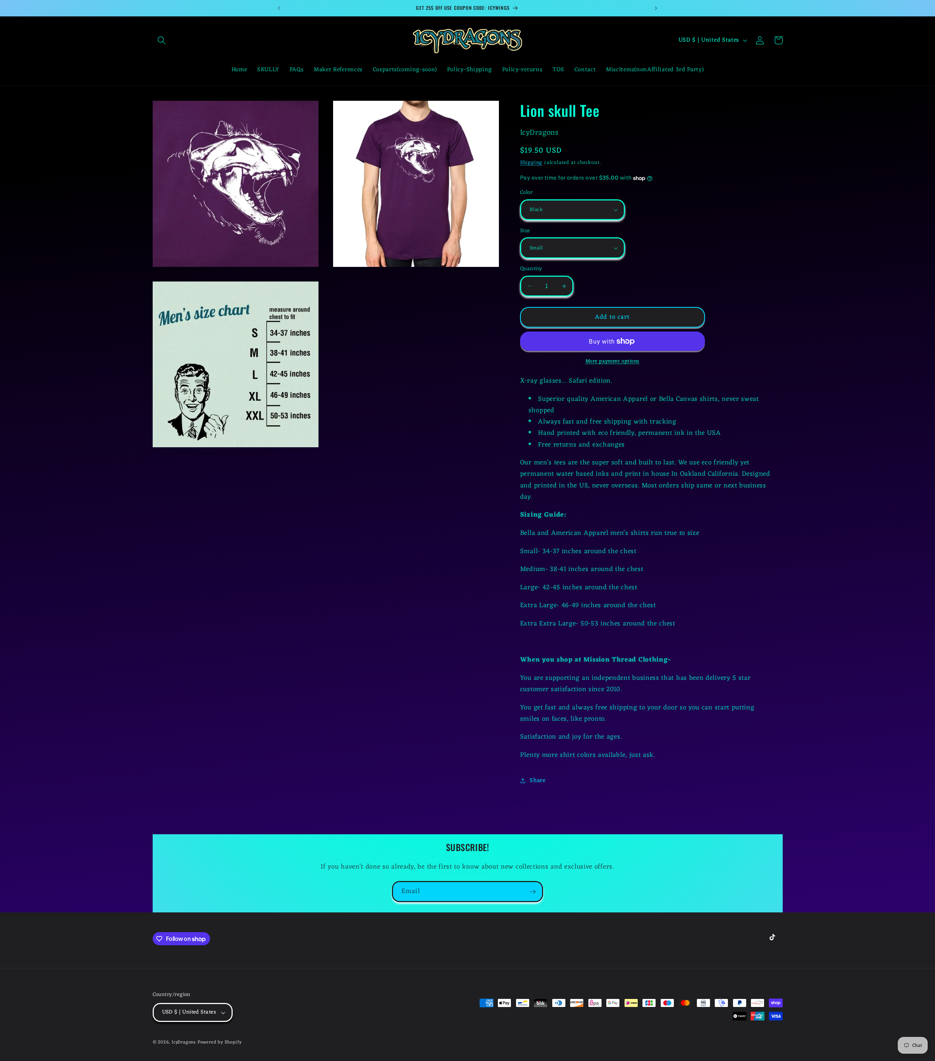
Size (525, 231)
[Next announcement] (656, 8)
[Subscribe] (532, 891)
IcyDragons (184, 1042)
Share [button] (537, 780)
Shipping (531, 162)
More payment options (612, 361)
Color (526, 192)
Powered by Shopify (220, 1042)
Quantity (531, 269)
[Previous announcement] (279, 8)
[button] (162, 40)
